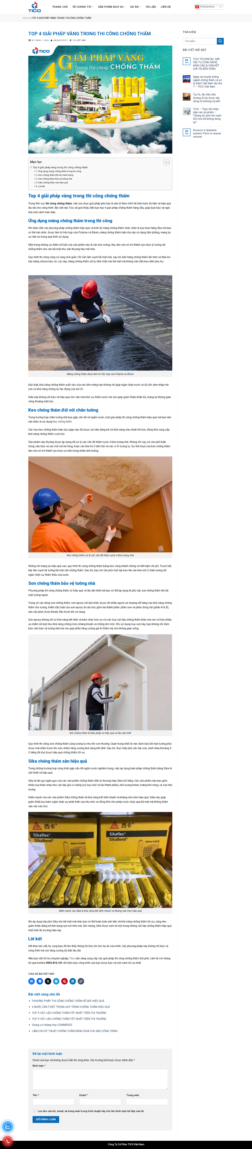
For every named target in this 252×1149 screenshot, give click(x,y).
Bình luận (39, 1065)
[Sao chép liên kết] (81, 981)
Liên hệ (166, 6)
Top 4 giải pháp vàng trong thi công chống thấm (60, 167)
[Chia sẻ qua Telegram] (56, 981)
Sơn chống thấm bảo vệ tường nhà (55, 179)
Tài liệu (151, 6)
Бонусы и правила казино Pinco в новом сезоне (207, 133)
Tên (36, 1095)
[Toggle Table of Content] (165, 162)
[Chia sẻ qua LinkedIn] (72, 981)
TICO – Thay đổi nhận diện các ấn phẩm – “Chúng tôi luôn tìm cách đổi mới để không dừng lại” (207, 115)
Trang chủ (60, 6)
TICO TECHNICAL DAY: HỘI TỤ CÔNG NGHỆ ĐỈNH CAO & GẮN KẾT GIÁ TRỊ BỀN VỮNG (206, 64)
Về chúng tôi (82, 6)
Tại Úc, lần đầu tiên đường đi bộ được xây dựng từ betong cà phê (206, 98)
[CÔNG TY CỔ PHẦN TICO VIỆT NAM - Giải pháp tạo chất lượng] (35, 7)
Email (83, 1095)
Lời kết (41, 186)
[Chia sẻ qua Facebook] (31, 981)
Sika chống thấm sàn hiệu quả (53, 182)
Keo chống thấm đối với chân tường (55, 175)
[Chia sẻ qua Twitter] (48, 981)
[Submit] (220, 41)
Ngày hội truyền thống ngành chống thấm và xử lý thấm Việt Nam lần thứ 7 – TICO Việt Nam (207, 81)
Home (26, 18)
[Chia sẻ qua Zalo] (40, 981)
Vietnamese (206, 6)
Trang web (132, 1095)
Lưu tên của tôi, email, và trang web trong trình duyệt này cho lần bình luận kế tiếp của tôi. (91, 1111)
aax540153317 (60, 40)
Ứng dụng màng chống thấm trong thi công (59, 171)
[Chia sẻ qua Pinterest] (64, 981)
